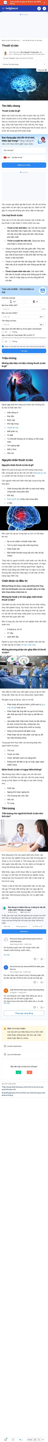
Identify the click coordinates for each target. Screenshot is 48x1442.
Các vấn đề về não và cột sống (32, 40)
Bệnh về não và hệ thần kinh (11, 40)
